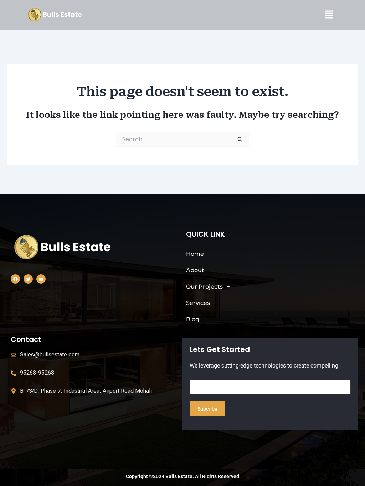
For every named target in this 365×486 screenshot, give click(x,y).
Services (198, 303)
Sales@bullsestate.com (49, 354)
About (195, 270)
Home (195, 253)
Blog (192, 319)
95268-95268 (37, 372)
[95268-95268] (13, 373)
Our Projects (204, 286)
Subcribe (207, 409)
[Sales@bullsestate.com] (13, 355)
